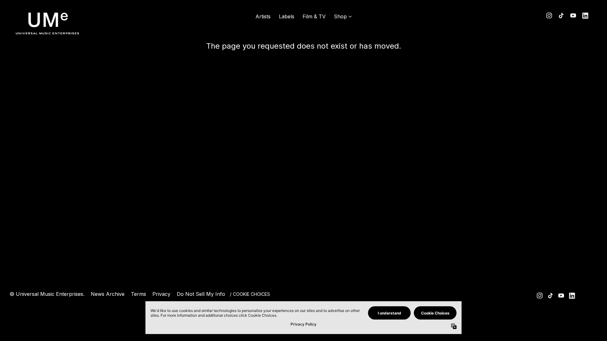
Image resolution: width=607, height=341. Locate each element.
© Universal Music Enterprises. (46, 294)
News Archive (108, 294)
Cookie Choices (251, 294)
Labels (286, 16)
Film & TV (314, 16)
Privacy (161, 294)
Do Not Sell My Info (201, 294)
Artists (263, 16)
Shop (340, 16)
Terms (138, 294)
